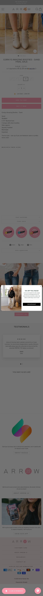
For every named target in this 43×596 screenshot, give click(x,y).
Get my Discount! (31, 304)
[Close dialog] (41, 286)
